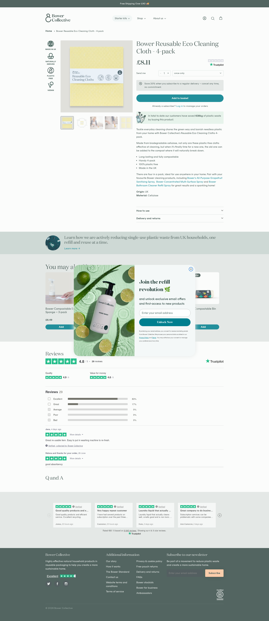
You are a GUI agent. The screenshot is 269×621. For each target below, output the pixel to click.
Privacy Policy (144, 338)
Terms (154, 338)
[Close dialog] (191, 269)
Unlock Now (165, 322)
